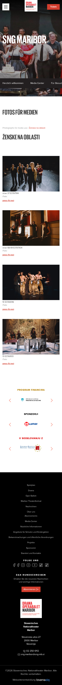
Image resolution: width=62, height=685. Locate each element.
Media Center (37, 83)
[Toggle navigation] (5, 6)
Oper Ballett (31, 496)
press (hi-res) (8, 200)
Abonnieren (29, 589)
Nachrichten (31, 506)
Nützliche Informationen (31, 526)
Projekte (31, 542)
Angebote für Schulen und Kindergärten (31, 532)
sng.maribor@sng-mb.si (32, 654)
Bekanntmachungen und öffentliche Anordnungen (31, 537)
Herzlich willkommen (12, 83)
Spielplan (31, 485)
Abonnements (31, 516)
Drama (31, 490)
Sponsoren (31, 548)
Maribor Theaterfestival (31, 501)
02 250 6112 (32, 650)
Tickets (53, 7)
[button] (10, 400)
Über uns (31, 512)
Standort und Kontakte (31, 553)
